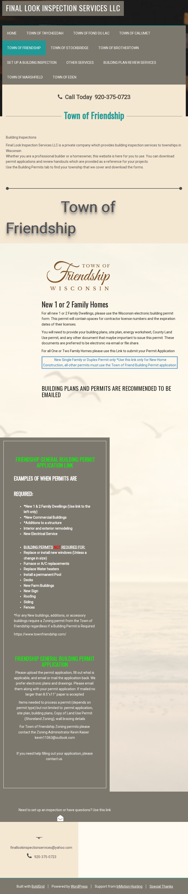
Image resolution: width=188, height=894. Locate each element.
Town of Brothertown (118, 48)
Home (12, 33)
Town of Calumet (134, 33)
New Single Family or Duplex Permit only (85, 360)
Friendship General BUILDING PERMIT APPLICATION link (55, 462)
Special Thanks (161, 886)
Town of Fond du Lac (91, 33)
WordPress (79, 886)
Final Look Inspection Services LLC (63, 7)
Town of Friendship (24, 48)
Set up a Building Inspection (32, 63)
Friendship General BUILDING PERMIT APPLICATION (54, 661)
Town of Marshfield (25, 77)
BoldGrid (38, 886)
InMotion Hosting (129, 886)
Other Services (80, 63)
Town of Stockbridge (70, 48)
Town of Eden (64, 77)
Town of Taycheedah (44, 33)
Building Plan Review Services (130, 63)
